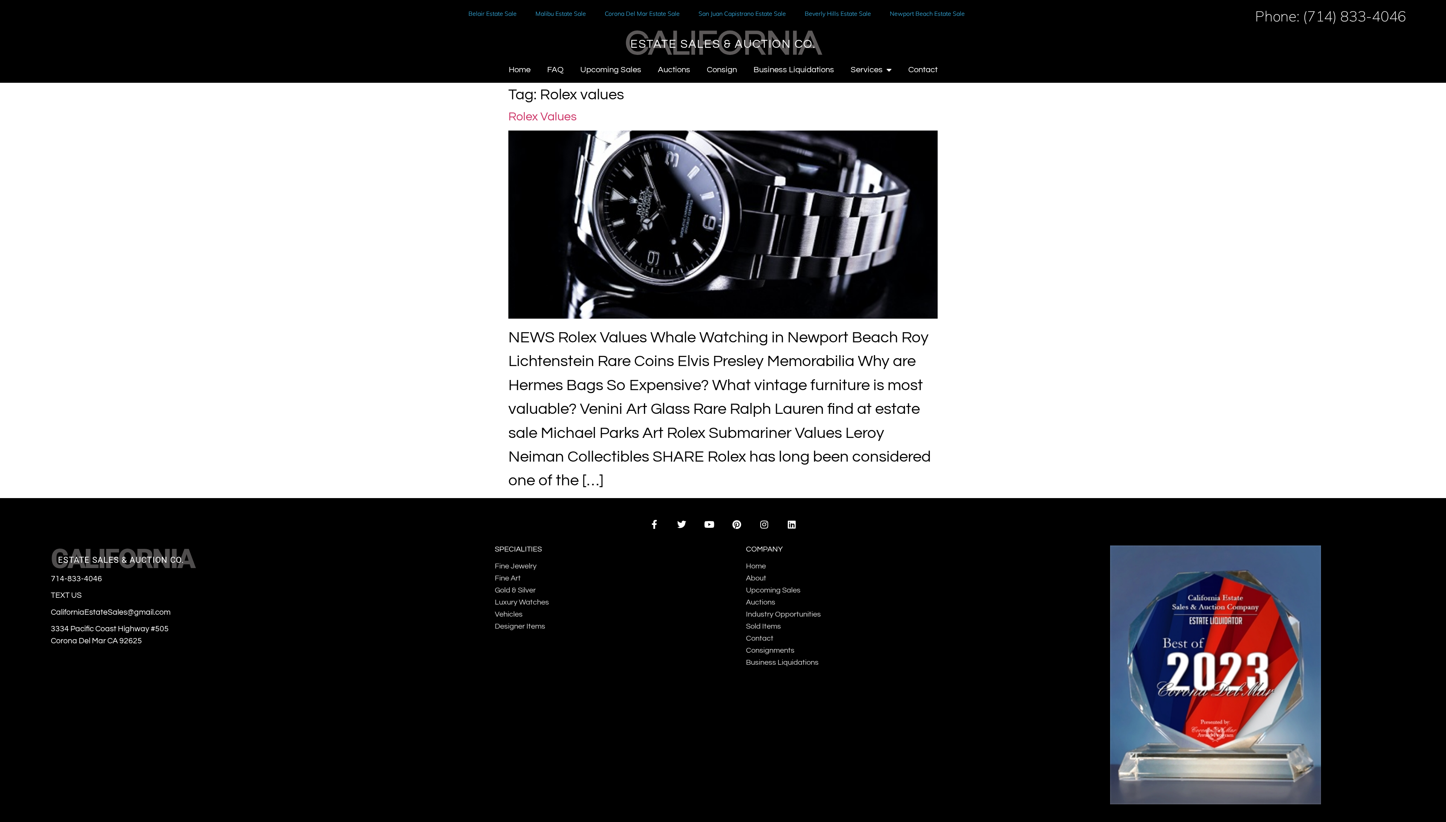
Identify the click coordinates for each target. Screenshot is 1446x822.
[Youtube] (709, 524)
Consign (722, 69)
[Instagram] (764, 524)
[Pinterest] (737, 524)
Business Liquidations (794, 69)
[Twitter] (682, 524)
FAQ (555, 69)
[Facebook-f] (654, 524)
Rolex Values (542, 117)
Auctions (674, 69)
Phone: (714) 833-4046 (1330, 16)
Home (520, 69)
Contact (923, 69)
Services (867, 69)
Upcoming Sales (610, 69)
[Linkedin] (792, 524)
